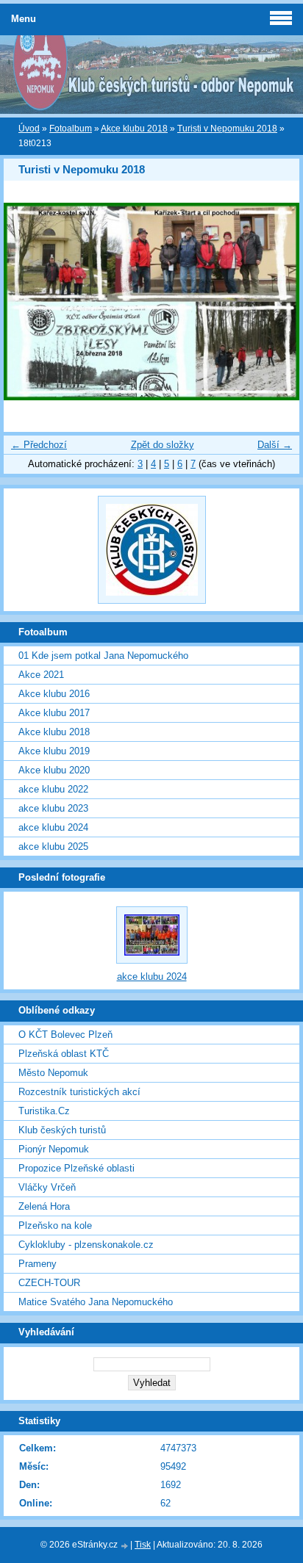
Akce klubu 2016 (54, 693)
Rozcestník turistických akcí (79, 1091)
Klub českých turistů (62, 1130)
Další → (274, 444)
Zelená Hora (44, 1206)
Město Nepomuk (53, 1072)
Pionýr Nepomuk (53, 1149)
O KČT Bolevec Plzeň (65, 1034)
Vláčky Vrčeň (47, 1187)
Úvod (29, 128)
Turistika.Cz (44, 1110)
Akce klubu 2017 (54, 712)
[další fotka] (275, 301)
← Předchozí (39, 444)
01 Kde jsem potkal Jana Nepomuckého (103, 655)
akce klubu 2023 (53, 808)
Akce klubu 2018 (134, 128)
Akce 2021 (41, 674)
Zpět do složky (162, 444)
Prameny (37, 1263)
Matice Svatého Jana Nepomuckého (95, 1301)
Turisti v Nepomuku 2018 (227, 128)
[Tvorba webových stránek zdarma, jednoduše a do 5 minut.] (125, 1545)
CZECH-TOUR (49, 1282)
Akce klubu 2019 (54, 751)
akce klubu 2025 (53, 846)
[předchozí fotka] (27, 301)
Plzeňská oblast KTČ (63, 1053)
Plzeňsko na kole (55, 1225)
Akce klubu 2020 (54, 770)
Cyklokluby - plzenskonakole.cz (86, 1244)
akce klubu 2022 (53, 789)
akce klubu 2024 (53, 827)
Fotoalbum (70, 128)
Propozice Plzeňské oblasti (76, 1168)
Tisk (143, 1544)
